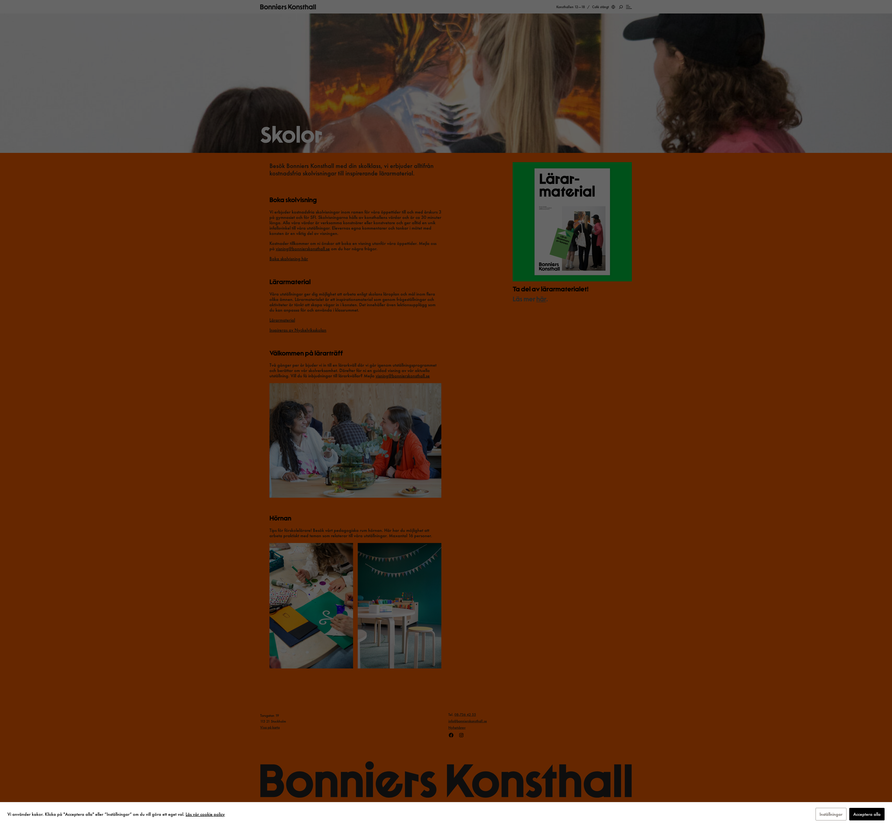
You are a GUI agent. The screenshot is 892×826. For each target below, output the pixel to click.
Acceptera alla (867, 814)
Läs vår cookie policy (205, 814)
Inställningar (831, 814)
